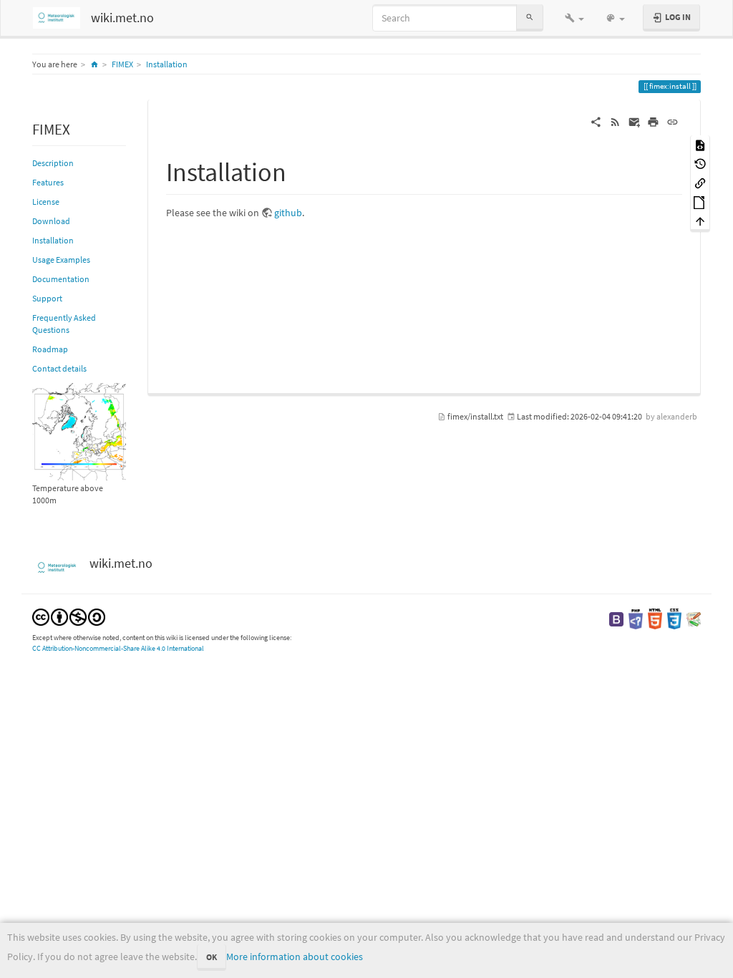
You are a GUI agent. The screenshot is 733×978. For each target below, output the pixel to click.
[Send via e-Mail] (634, 121)
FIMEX (122, 64)
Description (53, 163)
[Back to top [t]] (700, 221)
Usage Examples (61, 259)
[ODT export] (700, 201)
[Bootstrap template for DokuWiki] (616, 618)
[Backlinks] (700, 182)
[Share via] (596, 121)
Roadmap (50, 349)
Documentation (60, 278)
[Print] (653, 121)
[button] (574, 18)
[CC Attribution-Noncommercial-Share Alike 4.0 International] (68, 616)
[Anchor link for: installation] (299, 170)
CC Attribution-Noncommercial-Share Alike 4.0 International (118, 648)
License (45, 201)
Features (48, 182)
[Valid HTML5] (655, 618)
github (288, 212)
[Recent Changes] (615, 121)
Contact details (59, 368)
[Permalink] (672, 121)
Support (47, 298)
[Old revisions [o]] (700, 164)
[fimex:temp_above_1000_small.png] (79, 430)
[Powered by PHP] (635, 618)
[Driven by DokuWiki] (693, 618)
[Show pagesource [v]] (700, 144)
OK (211, 957)
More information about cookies (294, 956)
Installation (167, 64)
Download (51, 221)
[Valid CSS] (674, 618)
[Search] (529, 17)
